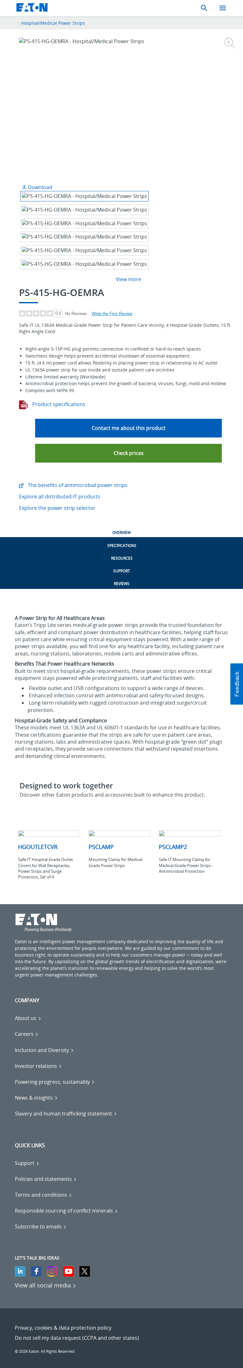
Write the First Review (112, 313)
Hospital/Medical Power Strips (53, 23)
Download (39, 187)
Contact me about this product (128, 427)
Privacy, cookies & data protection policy (63, 1327)
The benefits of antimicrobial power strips (77, 485)
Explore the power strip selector (57, 507)
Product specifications (58, 404)
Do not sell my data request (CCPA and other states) (77, 1337)
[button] (128, 453)
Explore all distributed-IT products (59, 496)
